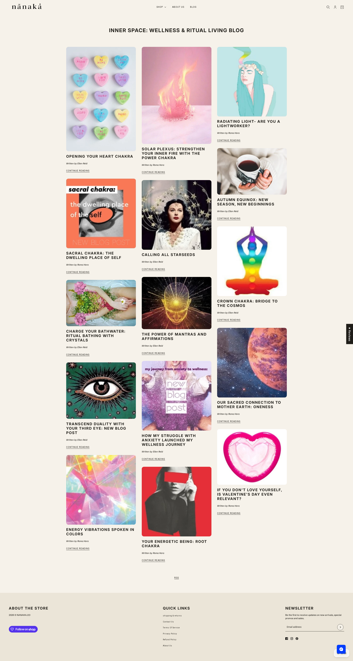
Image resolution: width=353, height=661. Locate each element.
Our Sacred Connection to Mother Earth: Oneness (249, 404)
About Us (167, 646)
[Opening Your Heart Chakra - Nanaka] (101, 99)
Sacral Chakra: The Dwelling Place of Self (94, 255)
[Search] (328, 7)
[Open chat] (341, 649)
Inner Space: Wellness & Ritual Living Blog (176, 30)
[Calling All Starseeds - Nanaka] (176, 215)
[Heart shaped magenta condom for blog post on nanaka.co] (252, 457)
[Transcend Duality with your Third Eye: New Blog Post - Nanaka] (101, 390)
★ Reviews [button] (349, 334)
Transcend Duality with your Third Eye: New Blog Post (96, 428)
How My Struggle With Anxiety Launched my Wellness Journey (169, 440)
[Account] (335, 7)
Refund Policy (169, 640)
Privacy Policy (170, 634)
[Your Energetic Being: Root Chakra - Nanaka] (176, 501)
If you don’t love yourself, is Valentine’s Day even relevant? (249, 494)
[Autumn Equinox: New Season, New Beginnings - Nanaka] (252, 171)
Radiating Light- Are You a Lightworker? (248, 123)
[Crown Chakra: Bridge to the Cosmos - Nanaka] (252, 261)
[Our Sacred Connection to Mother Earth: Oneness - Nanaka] (252, 362)
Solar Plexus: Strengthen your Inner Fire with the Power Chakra (173, 153)
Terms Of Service (171, 628)
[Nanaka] (27, 7)
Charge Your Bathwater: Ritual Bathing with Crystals (96, 335)
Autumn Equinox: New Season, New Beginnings (245, 202)
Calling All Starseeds (168, 254)
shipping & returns (172, 616)
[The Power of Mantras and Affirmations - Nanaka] (176, 303)
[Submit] (340, 627)
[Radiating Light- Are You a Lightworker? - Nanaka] (252, 82)
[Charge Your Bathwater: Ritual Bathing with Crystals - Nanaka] (101, 303)
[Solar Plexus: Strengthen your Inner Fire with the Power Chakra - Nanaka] (176, 95)
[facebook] (287, 639)
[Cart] (342, 7)
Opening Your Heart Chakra (99, 156)
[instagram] (292, 639)
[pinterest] (297, 639)
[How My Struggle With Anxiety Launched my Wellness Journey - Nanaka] (176, 396)
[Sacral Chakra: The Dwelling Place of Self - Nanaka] (101, 213)
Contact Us (168, 622)
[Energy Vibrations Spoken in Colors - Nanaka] (101, 490)
